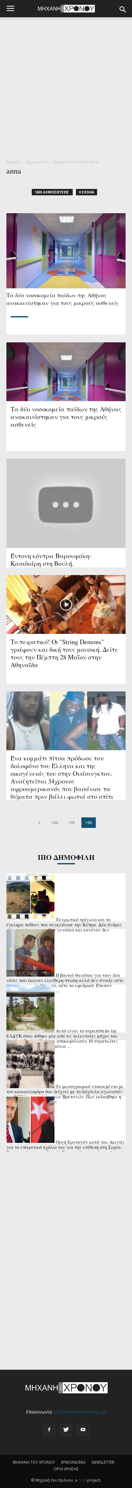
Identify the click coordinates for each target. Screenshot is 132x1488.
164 (54, 822)
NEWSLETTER (103, 1462)
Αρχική (12, 162)
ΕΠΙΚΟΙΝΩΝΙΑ (73, 1462)
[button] (123, 9)
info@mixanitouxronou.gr (80, 1412)
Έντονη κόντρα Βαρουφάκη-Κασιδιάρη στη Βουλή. (51, 559)
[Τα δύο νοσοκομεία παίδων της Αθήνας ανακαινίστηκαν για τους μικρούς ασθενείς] (66, 250)
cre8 (82, 1480)
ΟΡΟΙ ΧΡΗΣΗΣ (66, 1469)
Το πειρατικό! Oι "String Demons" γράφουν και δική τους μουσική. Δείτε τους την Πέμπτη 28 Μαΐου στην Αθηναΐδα (64, 653)
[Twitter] (66, 1429)
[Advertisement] (66, 90)
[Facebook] (49, 1429)
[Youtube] (83, 1429)
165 (71, 822)
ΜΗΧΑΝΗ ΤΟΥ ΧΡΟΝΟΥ (34, 1462)
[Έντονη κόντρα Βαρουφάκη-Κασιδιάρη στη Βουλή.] (66, 503)
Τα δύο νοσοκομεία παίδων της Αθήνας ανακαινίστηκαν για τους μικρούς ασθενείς (62, 299)
